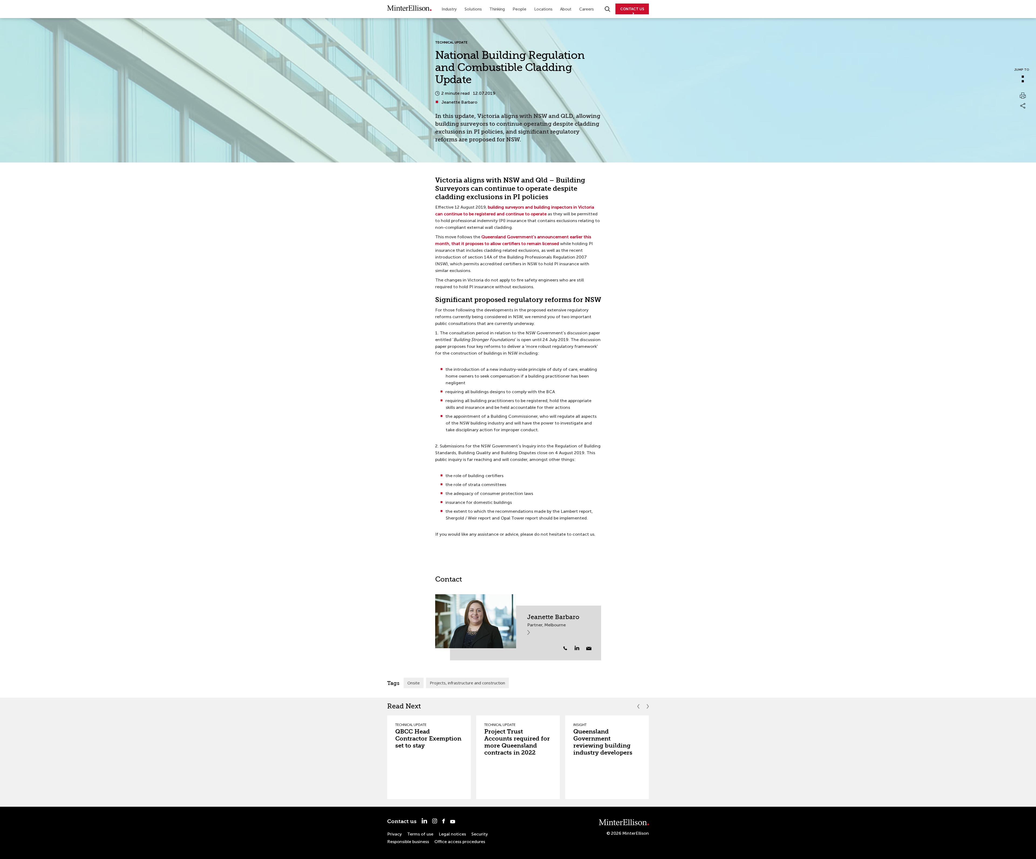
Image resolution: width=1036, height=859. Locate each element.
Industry (449, 9)
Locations (543, 9)
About (565, 9)
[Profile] (475, 621)
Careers (586, 9)
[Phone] (565, 648)
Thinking (497, 9)
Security (479, 834)
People (519, 9)
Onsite (413, 682)
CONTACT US (632, 9)
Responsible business (408, 841)
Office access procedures (459, 841)
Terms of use (420, 834)
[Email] (588, 648)
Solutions (473, 9)
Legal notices (452, 834)
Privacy (394, 834)
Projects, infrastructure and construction (467, 682)
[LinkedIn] (580, 648)
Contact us (402, 821)
